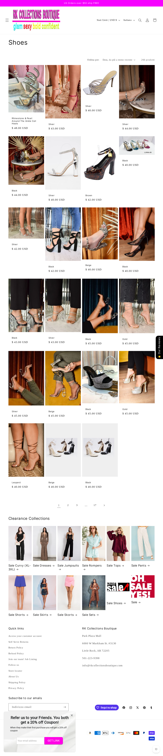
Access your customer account (25, 636)
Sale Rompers (92, 565)
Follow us (13, 665)
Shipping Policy (17, 682)
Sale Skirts (40, 614)
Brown (88, 195)
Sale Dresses (42, 565)
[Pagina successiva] (104, 505)
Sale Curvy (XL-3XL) (19, 567)
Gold (124, 339)
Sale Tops (113, 565)
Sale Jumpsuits (68, 565)
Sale (134, 602)
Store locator (15, 671)
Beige (88, 265)
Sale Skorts (65, 614)
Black (14, 190)
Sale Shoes (114, 603)
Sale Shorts (16, 614)
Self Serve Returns (18, 642)
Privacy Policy (16, 688)
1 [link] (59, 505)
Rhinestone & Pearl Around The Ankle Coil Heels (24, 121)
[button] (7, 20)
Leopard (16, 482)
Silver (52, 124)
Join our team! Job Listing (22, 659)
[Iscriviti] (64, 707)
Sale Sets (88, 614)
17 (95, 505)
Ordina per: (93, 59)
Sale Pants (138, 565)
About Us (13, 676)
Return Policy (15, 647)
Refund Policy (16, 653)
